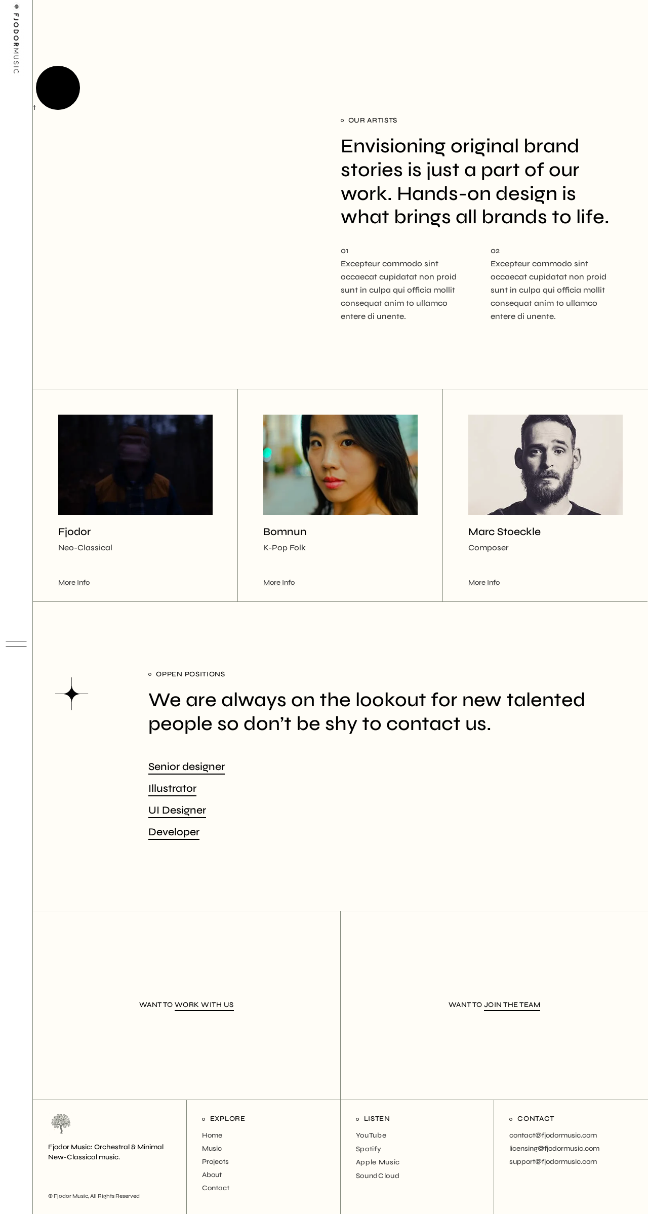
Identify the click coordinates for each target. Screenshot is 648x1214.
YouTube (371, 1135)
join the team (512, 1004)
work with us (204, 1004)
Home (212, 1135)
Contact (215, 1188)
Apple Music (378, 1162)
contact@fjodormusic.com (553, 1135)
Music (212, 1148)
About (212, 1174)
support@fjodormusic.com (553, 1161)
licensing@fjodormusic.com (554, 1148)
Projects (215, 1161)
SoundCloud (378, 1175)
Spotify (369, 1149)
